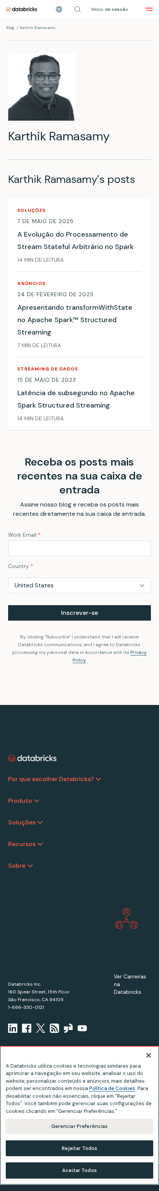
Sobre (16, 866)
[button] (77, 9)
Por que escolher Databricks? (51, 779)
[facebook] (26, 1028)
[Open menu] (149, 9)
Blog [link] (10, 27)
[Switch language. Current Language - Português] (59, 9)
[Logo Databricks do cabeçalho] (21, 9)
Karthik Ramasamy (38, 27)
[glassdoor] (68, 1028)
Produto (20, 801)
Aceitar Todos (79, 1170)
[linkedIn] (12, 1028)
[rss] (54, 1028)
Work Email (24, 534)
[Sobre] (30, 865)
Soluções (22, 822)
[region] (79, 1115)
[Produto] (36, 800)
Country (20, 566)
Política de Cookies (112, 1088)
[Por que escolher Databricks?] (98, 779)
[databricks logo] (32, 758)
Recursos (22, 844)
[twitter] (40, 1028)
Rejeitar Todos (80, 1148)
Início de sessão (109, 9)
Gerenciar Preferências (79, 1126)
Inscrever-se (79, 613)
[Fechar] (148, 1055)
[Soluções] (40, 822)
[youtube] (82, 1028)
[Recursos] (40, 844)
